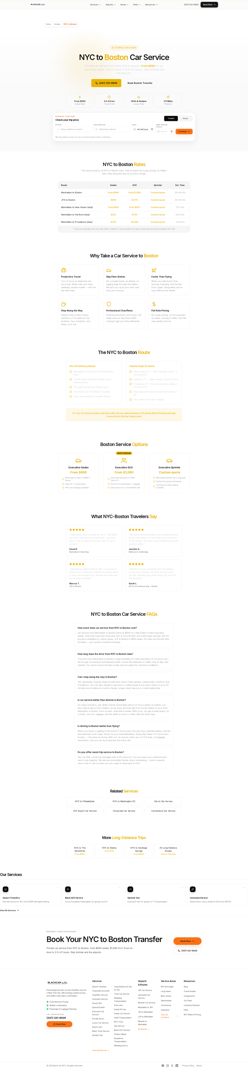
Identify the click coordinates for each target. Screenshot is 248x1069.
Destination (99, 125)
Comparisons (189, 996)
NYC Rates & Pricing (192, 1014)
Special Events (98, 1007)
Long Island (166, 991)
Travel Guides (190, 991)
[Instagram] (167, 1065)
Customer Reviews (192, 1005)
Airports (109, 4)
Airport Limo (97, 1027)
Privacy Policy (188, 1065)
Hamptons (165, 1010)
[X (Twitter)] (172, 1065)
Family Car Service (122, 1013)
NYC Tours (118, 1022)
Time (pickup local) (162, 126)
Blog (186, 987)
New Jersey (166, 996)
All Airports (142, 1029)
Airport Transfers (99, 987)
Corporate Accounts (100, 991)
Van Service (119, 1026)
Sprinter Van (97, 1035)
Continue (182, 131)
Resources (150, 4)
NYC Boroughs (167, 987)
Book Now (186, 941)
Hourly (185, 118)
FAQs (186, 1010)
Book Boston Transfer (140, 83)
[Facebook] (163, 1065)
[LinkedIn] (177, 1065)
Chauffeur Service (100, 995)
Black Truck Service (100, 1031)
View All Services (8, 910)
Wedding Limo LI (121, 1045)
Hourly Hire (97, 1003)
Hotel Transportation (122, 1018)
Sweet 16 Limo (120, 1009)
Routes (57, 24)
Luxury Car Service (100, 1023)
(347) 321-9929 (191, 4)
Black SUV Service (122, 1030)
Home (48, 24)
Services (94, 4)
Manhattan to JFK (145, 1007)
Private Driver (98, 1019)
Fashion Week (120, 1034)
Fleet (135, 4)
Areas (123, 4)
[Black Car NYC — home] (37, 4)
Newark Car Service (146, 1003)
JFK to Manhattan (145, 1012)
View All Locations (165, 1016)
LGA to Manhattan (145, 1017)
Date (134, 125)
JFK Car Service (145, 990)
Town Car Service (121, 994)
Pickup (58, 125)
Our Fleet (188, 1000)
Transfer (171, 118)
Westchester (166, 1000)
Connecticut (166, 1005)
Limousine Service (100, 999)
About (199, 1065)
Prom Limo (118, 1005)
